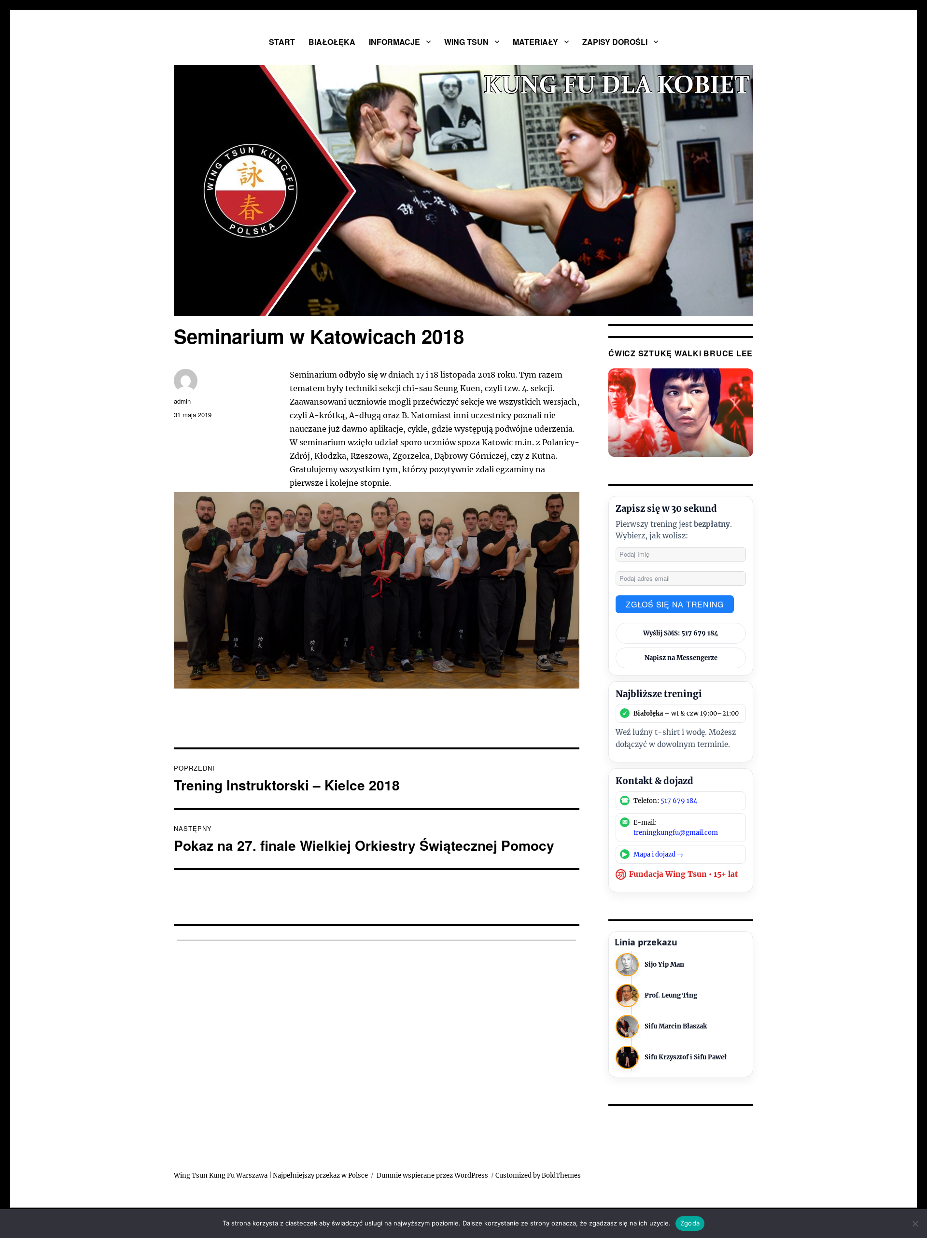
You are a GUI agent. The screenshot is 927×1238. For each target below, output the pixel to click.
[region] (463, 190)
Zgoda (690, 1223)
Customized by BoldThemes (538, 1175)
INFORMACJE (394, 41)
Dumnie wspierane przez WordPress (432, 1175)
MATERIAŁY (535, 41)
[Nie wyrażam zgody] (915, 1223)
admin (182, 401)
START (282, 41)
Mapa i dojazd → (658, 854)
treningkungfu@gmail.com (675, 833)
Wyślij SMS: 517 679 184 (680, 633)
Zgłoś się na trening (675, 604)
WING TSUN (466, 41)
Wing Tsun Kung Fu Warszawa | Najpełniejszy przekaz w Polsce (271, 1175)
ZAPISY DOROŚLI (614, 41)
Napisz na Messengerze (681, 658)
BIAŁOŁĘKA (332, 41)
